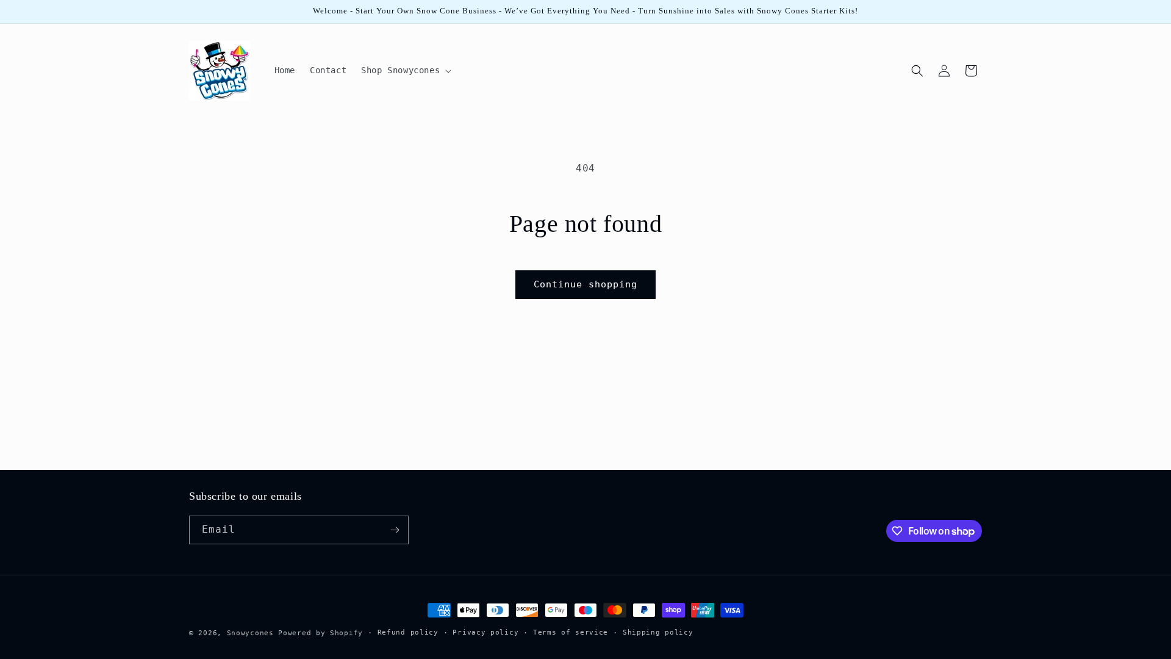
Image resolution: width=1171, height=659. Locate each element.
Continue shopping (585, 284)
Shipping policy (658, 632)
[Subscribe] (394, 530)
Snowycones (250, 633)
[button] (405, 70)
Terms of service (570, 632)
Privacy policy (485, 632)
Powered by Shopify (320, 633)
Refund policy (408, 632)
